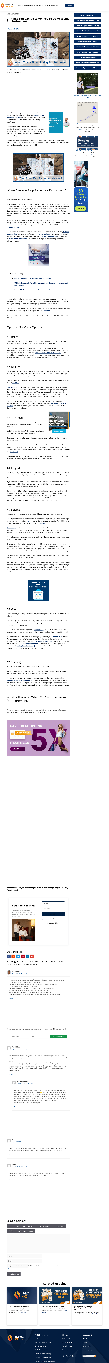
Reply (11, 998)
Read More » (21, 1312)
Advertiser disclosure (13, 13)
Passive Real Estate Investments (45, 1361)
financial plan (57, 637)
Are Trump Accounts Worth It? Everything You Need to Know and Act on (87, 1307)
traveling (29, 521)
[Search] (95, 1356)
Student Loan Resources (43, 1342)
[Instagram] (66, 1356)
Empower (46, 311)
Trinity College (44, 234)
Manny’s (41, 523)
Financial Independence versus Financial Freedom (33, 290)
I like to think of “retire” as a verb (48, 353)
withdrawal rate (13, 227)
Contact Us (86, 1338)
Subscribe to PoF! (58, 1037)
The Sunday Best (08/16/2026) (19, 1306)
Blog (19, 5)
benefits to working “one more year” (21, 680)
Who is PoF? (66, 1338)
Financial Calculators (42, 5)
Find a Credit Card (40, 1350)
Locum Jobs (54, 5)
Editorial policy (87, 1350)
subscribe (10, 1269)
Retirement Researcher (18, 239)
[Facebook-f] (63, 1356)
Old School (14, 452)
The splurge (11, 528)
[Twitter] (70, 1356)
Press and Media (67, 1342)
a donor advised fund (44, 641)
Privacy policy (87, 1346)
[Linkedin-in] (73, 1356)
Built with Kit (53, 923)
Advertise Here (67, 1346)
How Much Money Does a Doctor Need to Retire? (32, 278)
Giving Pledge (39, 630)
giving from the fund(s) (26, 646)
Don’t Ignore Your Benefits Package (53, 1306)
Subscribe (65, 1350)
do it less (15, 383)
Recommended (28, 5)
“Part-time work (13, 387)
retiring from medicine (31, 644)
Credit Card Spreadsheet (43, 1357)
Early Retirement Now (48, 236)
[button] (23, 930)
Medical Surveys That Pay (43, 1354)
